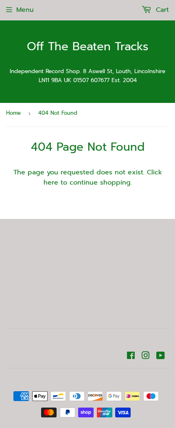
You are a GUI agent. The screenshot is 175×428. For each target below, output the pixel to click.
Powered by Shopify (129, 379)
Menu (25, 10)
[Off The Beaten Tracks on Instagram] (146, 356)
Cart (161, 10)
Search (87, 265)
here (51, 182)
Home (13, 113)
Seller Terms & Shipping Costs (87, 252)
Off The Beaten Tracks (88, 47)
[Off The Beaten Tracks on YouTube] (160, 356)
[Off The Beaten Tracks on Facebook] (131, 356)
